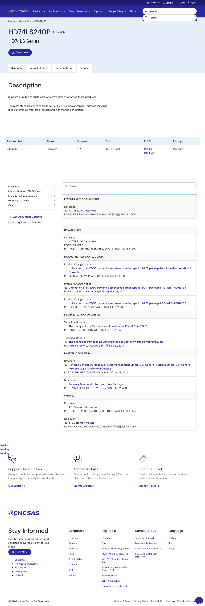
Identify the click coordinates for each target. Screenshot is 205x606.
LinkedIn (19, 575)
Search (170, 11)
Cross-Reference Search (114, 586)
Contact (73, 564)
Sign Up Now (19, 552)
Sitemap (170, 601)
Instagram (21, 571)
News (71, 553)
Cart (182, 2)
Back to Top (201, 603)
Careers (73, 543)
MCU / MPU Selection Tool (115, 553)
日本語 (171, 548)
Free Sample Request (146, 543)
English (172, 537)
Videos (72, 575)
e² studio (106, 537)
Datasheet (22, 52)
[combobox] (170, 17)
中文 (170, 543)
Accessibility (157, 601)
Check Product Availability (148, 548)
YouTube (20, 560)
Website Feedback (187, 601)
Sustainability (75, 559)
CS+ (104, 543)
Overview (73, 537)
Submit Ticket (147, 485)
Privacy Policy (141, 601)
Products (12, 21)
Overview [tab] (16, 68)
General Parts (25, 21)
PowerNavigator (110, 575)
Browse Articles (83, 485)
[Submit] (146, 17)
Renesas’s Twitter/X (26, 563)
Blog (71, 569)
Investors (73, 548)
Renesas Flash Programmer (116, 548)
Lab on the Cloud (111, 580)
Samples (170, 2)
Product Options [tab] (38, 68)
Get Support (16, 485)
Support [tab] (84, 68)
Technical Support (144, 537)
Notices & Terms (122, 601)
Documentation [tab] (64, 68)
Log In (193, 2)
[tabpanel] (102, 478)
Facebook (20, 567)
